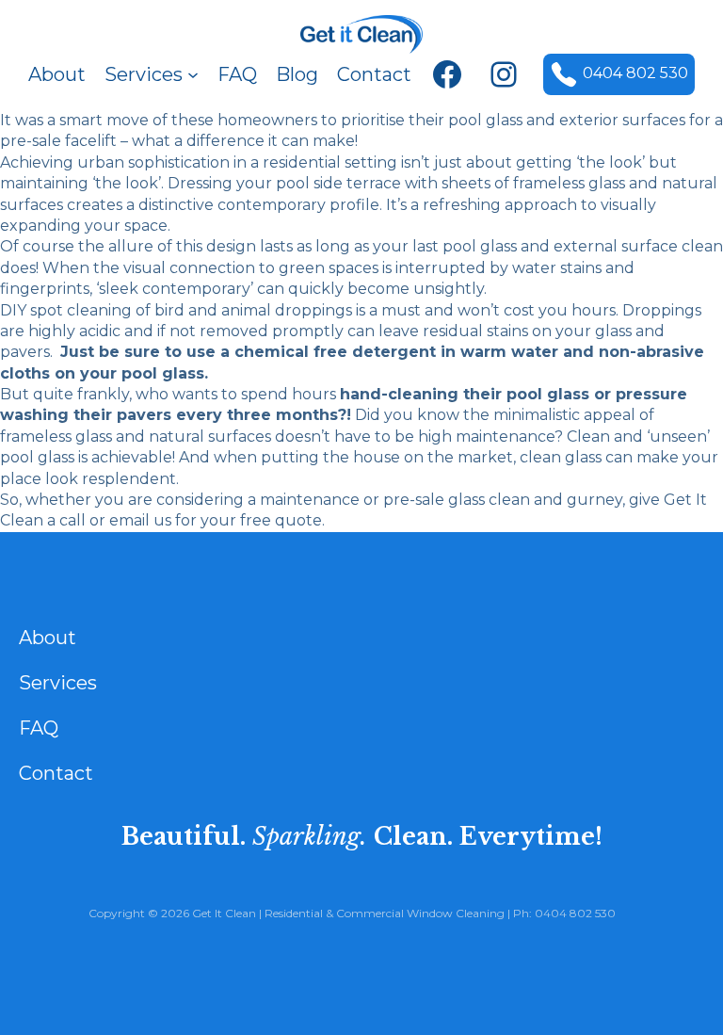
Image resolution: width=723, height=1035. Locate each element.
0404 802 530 (635, 73)
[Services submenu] (193, 74)
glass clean (489, 500)
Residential (294, 913)
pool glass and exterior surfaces (566, 120)
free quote (281, 520)
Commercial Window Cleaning (420, 913)
